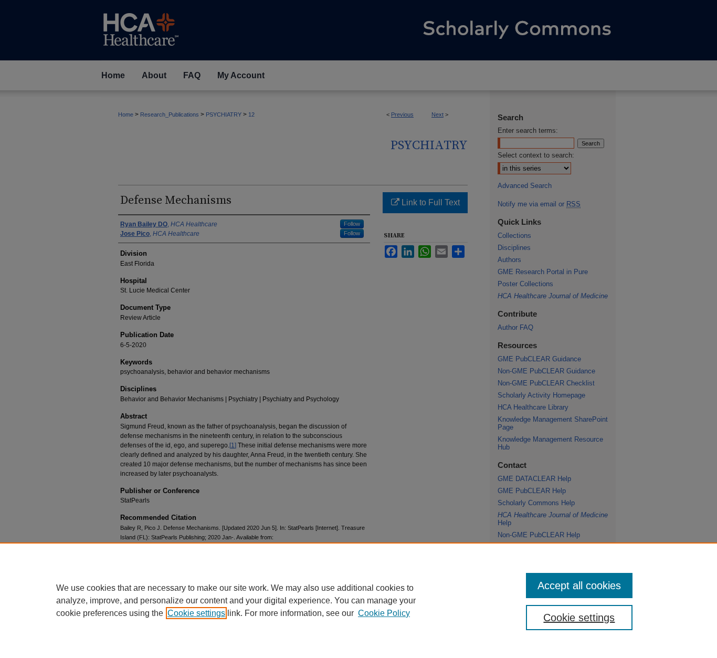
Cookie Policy (384, 613)
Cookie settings (196, 613)
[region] (358, 600)
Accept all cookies (579, 585)
